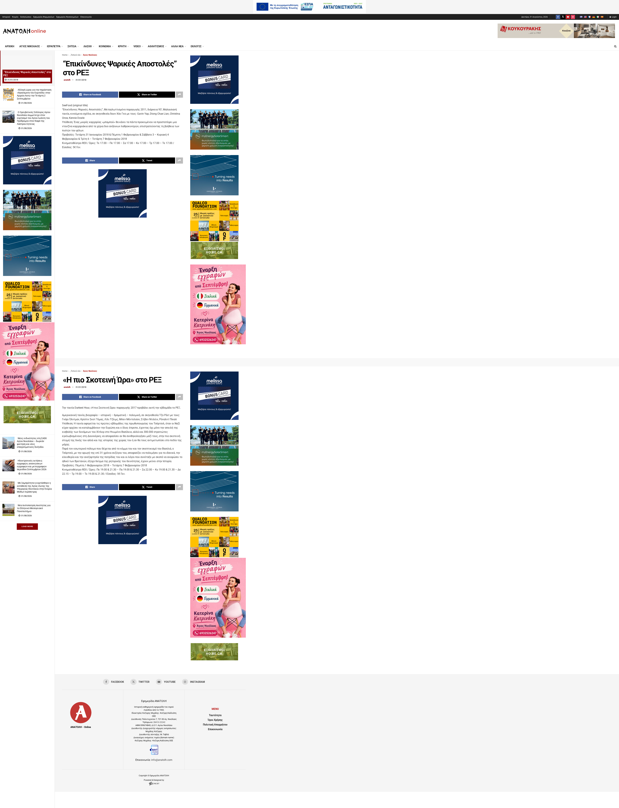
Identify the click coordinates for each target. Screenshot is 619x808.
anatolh (67, 80)
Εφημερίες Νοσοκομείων (67, 17)
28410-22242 (159, 722)
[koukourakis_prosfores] (556, 37)
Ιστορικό (6, 17)
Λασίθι (88, 46)
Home (64, 55)
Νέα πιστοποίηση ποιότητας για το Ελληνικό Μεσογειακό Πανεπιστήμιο (33, 508)
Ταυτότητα (215, 715)
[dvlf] (27, 275)
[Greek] (581, 17)
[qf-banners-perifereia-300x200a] (27, 320)
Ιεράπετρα (53, 46)
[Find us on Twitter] (563, 17)
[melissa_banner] (27, 183)
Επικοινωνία (86, 17)
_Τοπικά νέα (75, 55)
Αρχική (9, 46)
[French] (589, 17)
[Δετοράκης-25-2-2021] (27, 422)
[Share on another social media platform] (179, 95)
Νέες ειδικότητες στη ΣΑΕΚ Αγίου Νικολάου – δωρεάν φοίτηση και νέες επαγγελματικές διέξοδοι (32, 442)
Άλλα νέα (177, 46)
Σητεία (72, 46)
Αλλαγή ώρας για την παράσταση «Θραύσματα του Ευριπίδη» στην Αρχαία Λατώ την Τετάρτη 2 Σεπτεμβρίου (34, 94)
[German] (593, 17)
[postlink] (27, 67)
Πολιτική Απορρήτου (215, 724)
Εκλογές (196, 46)
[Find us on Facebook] (558, 17)
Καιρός (15, 17)
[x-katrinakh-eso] (27, 399)
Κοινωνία (105, 46)
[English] (585, 17)
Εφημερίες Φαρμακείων (43, 17)
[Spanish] (601, 17)
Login (614, 17)
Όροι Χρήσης (215, 719)
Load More (27, 526)
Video (137, 46)
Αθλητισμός (156, 46)
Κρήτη (122, 46)
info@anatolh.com (161, 759)
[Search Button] (615, 46)
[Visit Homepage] (24, 31)
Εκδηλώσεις (25, 17)
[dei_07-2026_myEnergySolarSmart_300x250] (27, 229)
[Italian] (597, 17)
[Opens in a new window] (154, 785)
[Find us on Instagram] (573, 17)
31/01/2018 (81, 80)
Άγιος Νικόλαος (29, 46)
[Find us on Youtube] (568, 17)
